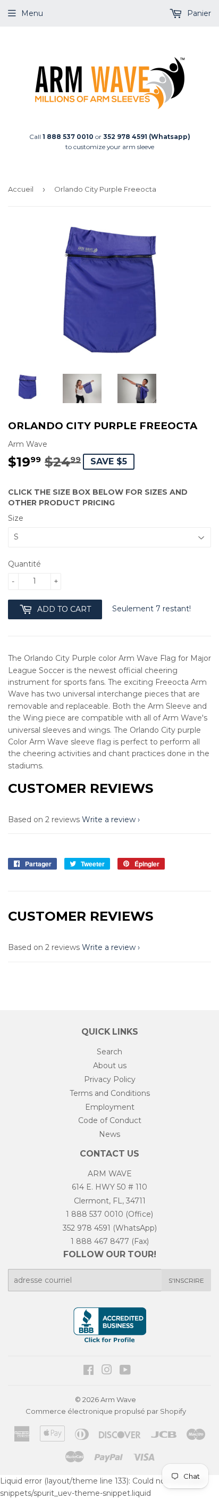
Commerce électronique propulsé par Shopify (106, 1411)
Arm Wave (118, 1399)
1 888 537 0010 (94, 1214)
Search (109, 1051)
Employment (109, 1107)
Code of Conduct (109, 1120)
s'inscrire (186, 1280)
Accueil (20, 189)
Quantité (24, 564)
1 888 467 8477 (100, 1241)
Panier (198, 13)
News (109, 1134)
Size (15, 518)
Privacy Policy (110, 1079)
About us (110, 1065)
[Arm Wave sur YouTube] (125, 1371)
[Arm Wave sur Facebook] (88, 1371)
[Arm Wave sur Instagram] (107, 1371)
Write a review (109, 819)
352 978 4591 (87, 1228)
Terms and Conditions (110, 1093)
